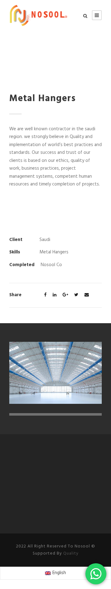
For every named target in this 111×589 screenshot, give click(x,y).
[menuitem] (55, 573)
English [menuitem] (59, 573)
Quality (71, 553)
